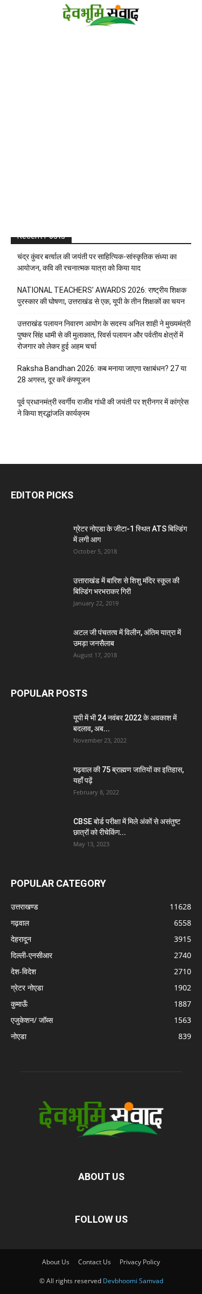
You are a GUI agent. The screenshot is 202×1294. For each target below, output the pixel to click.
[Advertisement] (101, 136)
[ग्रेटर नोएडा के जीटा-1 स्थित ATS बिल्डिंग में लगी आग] (38, 542)
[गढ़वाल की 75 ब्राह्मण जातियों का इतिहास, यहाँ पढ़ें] (38, 783)
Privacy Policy (140, 1261)
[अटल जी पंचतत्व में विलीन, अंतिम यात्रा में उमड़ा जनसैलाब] (38, 646)
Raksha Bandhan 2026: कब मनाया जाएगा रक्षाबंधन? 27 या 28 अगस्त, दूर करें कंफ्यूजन (101, 374)
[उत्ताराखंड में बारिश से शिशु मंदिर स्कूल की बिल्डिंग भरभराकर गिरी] (38, 594)
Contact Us (94, 1261)
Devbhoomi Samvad (133, 1280)
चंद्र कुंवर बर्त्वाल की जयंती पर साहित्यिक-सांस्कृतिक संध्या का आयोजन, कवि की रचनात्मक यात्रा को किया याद (97, 262)
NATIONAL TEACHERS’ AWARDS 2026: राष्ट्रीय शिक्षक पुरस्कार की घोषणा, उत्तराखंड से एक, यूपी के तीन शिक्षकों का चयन (101, 296)
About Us (55, 1261)
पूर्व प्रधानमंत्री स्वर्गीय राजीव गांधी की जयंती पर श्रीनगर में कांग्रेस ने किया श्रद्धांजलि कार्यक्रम (103, 407)
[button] (17, 14)
